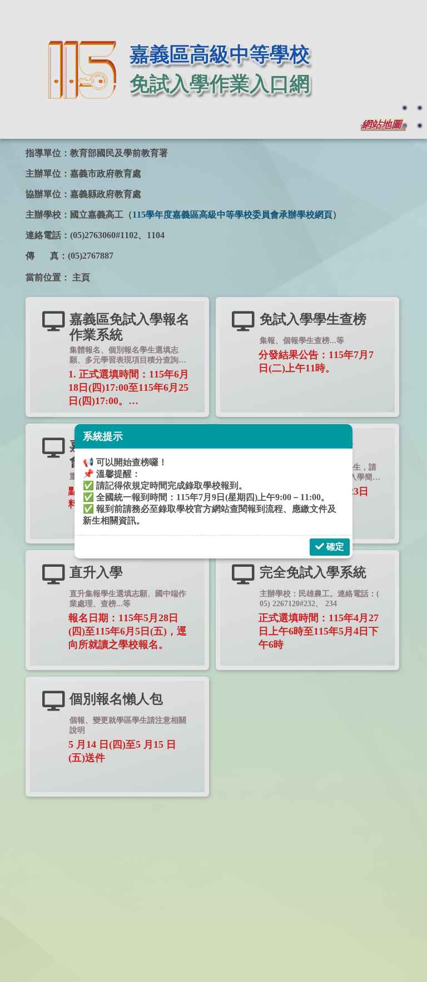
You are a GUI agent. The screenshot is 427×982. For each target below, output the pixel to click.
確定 (334, 546)
